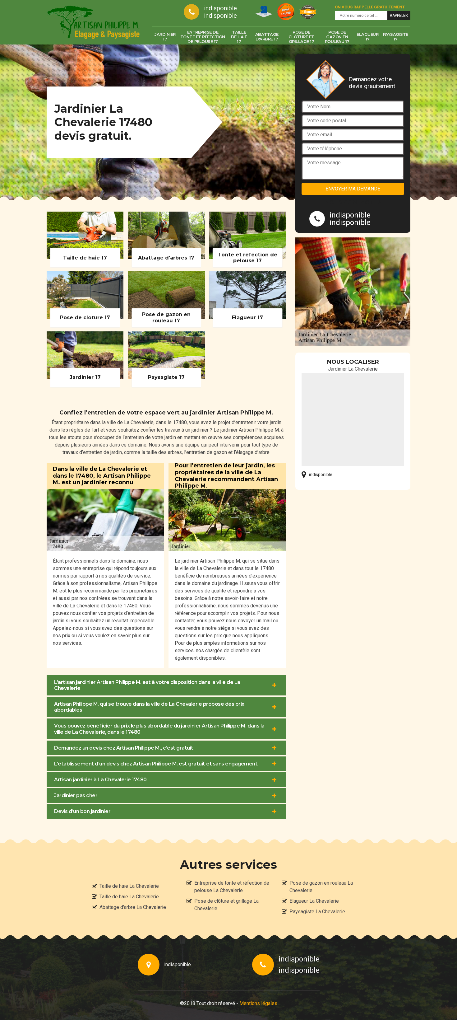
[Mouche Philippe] (93, 22)
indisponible (220, 8)
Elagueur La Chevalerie (314, 901)
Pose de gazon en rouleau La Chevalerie (321, 886)
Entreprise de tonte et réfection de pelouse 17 (202, 37)
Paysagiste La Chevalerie (317, 912)
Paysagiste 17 (395, 36)
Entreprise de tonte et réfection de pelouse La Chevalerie (231, 886)
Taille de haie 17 (239, 37)
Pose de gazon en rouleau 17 (337, 37)
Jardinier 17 (165, 36)
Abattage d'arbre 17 (267, 36)
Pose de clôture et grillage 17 (301, 37)
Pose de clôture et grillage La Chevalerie (226, 904)
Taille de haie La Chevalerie (129, 886)
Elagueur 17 (367, 36)
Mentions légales (258, 1003)
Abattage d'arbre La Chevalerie (132, 907)
